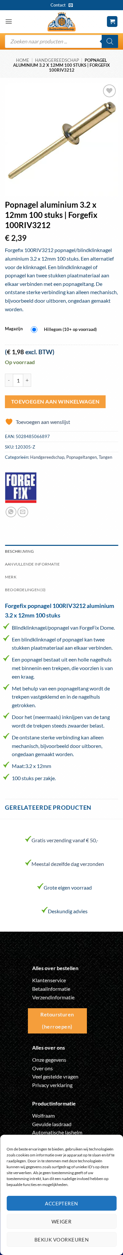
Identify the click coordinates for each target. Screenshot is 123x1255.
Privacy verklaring (52, 1085)
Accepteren (61, 1203)
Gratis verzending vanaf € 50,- (64, 840)
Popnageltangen (81, 457)
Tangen (105, 457)
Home (22, 60)
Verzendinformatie (53, 997)
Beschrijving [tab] (19, 551)
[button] (8, 21)
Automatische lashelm (57, 1132)
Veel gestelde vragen (55, 1076)
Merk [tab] (10, 576)
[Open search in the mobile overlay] (61, 41)
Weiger (61, 1221)
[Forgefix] (20, 487)
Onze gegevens (49, 1060)
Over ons (42, 1068)
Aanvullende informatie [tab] (32, 564)
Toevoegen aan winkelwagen (55, 402)
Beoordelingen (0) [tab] (25, 589)
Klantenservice (49, 980)
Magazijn (14, 329)
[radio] (65, 329)
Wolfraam (43, 1115)
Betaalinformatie (51, 989)
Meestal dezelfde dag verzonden (67, 864)
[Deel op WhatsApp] (11, 512)
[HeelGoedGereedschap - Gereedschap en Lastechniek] (61, 22)
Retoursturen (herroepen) (57, 1020)
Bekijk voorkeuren (61, 1240)
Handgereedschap (57, 60)
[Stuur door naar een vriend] (22, 512)
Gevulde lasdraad (52, 1124)
